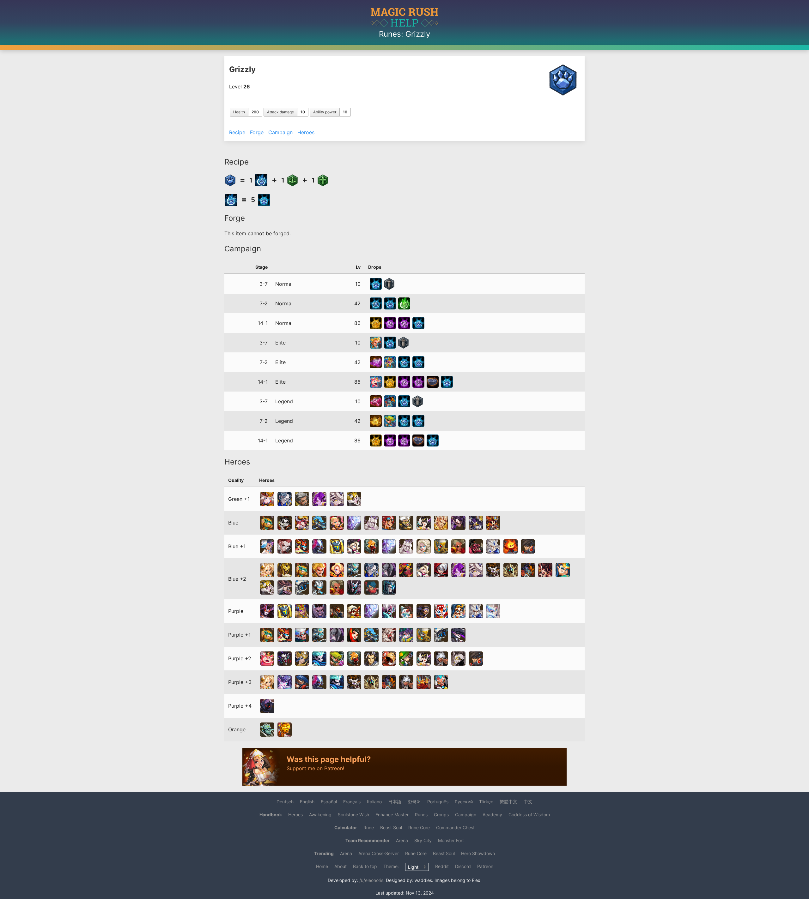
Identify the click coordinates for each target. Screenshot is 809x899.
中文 (528, 801)
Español (329, 801)
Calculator (345, 827)
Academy (492, 814)
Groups (441, 814)
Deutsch (285, 801)
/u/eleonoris (371, 880)
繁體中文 (508, 801)
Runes (390, 34)
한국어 (414, 801)
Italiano (374, 801)
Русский (464, 801)
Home (322, 866)
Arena (402, 840)
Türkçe (486, 801)
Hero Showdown (478, 853)
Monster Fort (451, 840)
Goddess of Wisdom (529, 814)
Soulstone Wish (353, 814)
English (307, 801)
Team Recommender (367, 840)
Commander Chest (455, 827)
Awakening (320, 814)
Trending (324, 853)
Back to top (365, 866)
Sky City (423, 840)
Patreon (485, 866)
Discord (463, 866)
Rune (368, 827)
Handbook (270, 814)
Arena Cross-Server (378, 853)
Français (352, 801)
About (340, 866)
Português (437, 801)
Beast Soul (391, 827)
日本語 (394, 801)
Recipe (237, 132)
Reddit (442, 866)
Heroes (305, 132)
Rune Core (419, 827)
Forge (257, 132)
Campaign (280, 132)
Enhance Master (392, 814)
